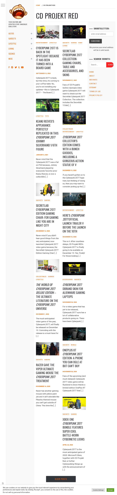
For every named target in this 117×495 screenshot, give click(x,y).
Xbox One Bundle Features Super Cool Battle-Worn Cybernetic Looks (73, 429)
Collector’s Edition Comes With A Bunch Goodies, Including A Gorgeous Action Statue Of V (73, 151)
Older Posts (61, 479)
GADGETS (12, 38)
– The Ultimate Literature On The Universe (47, 296)
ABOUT (92, 76)
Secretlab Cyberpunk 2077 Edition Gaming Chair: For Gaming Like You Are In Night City (47, 215)
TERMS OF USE (95, 91)
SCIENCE (12, 53)
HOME (80, 42)
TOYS (47, 116)
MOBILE (73, 345)
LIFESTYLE (12, 43)
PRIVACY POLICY (95, 95)
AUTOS (11, 33)
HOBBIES (51, 276)
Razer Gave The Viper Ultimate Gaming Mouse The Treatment (47, 373)
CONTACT (93, 84)
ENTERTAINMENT (42, 42)
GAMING (74, 42)
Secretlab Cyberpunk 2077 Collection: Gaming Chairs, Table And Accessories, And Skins (73, 63)
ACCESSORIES (68, 279)
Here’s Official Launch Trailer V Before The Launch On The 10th (74, 223)
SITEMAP (92, 88)
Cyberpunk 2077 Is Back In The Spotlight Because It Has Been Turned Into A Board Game (47, 58)
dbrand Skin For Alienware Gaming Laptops (74, 290)
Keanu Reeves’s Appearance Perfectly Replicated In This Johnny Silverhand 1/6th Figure (47, 135)
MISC (11, 58)
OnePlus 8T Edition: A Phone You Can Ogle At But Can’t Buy (73, 358)
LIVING (11, 48)
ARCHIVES (93, 80)
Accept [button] (110, 490)
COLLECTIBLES (68, 129)
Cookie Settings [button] (98, 490)
